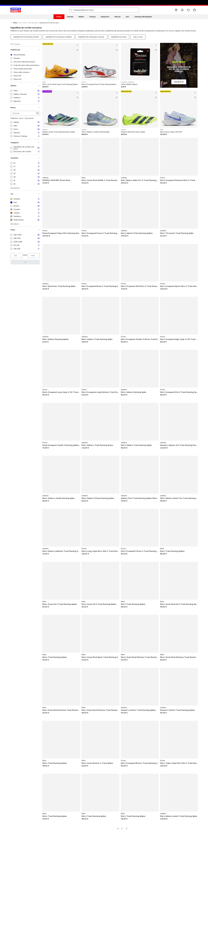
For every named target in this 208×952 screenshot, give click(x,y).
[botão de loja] (176, 10)
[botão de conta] (182, 10)
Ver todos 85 (15, 188)
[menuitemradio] (25, 55)
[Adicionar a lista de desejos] (77, 45)
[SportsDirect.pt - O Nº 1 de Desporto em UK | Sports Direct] (15, 10)
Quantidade (29, 118)
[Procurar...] (71, 10)
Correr (24, 23)
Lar (20, 23)
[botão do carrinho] (194, 10)
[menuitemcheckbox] (25, 90)
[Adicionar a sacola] (77, 50)
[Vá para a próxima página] (126, 828)
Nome (21, 118)
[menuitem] (59, 16)
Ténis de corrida (33, 23)
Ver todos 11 (14, 224)
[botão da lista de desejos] (188, 10)
